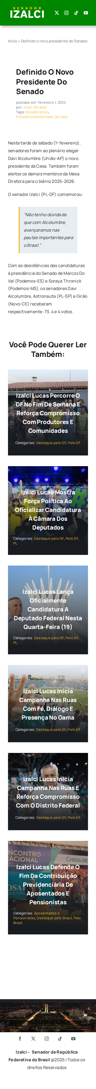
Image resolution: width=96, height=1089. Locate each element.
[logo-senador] (27, 7)
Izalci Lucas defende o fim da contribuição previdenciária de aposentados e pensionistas (47, 884)
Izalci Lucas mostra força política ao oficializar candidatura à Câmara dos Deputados (48, 509)
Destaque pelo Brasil (54, 917)
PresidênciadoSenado (34, 116)
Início (12, 40)
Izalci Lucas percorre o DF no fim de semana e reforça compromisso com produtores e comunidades (48, 413)
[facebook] (20, 1038)
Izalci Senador (35, 107)
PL (15, 543)
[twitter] (57, 13)
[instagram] (66, 13)
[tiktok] (76, 13)
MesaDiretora (37, 112)
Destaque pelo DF (51, 442)
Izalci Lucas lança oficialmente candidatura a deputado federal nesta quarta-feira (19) (48, 609)
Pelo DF (74, 442)
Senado (61, 116)
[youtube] (86, 13)
